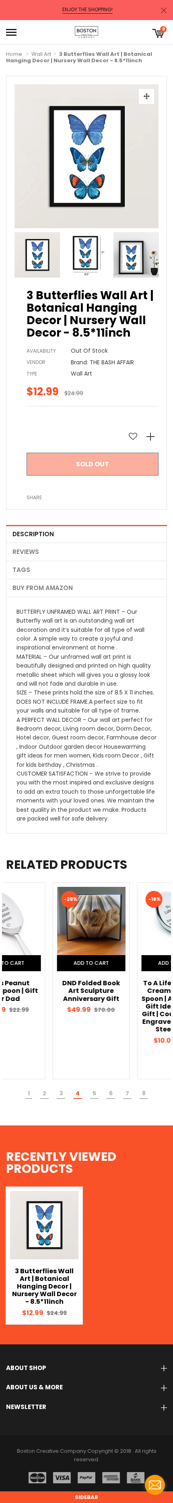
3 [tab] (61, 1093)
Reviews (25, 551)
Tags (21, 570)
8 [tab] (144, 1093)
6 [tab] (111, 1093)
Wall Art (41, 54)
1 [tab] (29, 1093)
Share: (35, 497)
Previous (22, 253)
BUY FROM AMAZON (42, 588)
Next (150, 253)
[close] (164, 10)
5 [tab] (94, 1093)
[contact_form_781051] (155, 1485)
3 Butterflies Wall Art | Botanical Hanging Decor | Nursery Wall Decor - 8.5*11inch (44, 1286)
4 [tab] (78, 1093)
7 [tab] (127, 1093)
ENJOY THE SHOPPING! (87, 9)
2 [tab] (44, 1093)
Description (33, 534)
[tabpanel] (44, 981)
